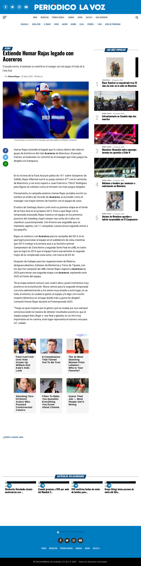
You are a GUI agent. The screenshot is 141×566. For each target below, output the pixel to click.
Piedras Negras (58, 17)
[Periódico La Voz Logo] (70, 11)
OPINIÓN (90, 24)
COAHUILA (24, 24)
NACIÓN (64, 24)
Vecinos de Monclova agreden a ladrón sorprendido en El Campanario (120, 218)
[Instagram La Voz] (74, 540)
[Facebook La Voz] (60, 540)
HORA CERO (36, 24)
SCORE (56, 24)
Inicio (35, 17)
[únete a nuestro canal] (70, 455)
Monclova (45, 17)
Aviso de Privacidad (112, 24)
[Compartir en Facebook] (5, 150)
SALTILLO (96, 548)
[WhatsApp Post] (6, 163)
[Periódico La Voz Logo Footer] (70, 531)
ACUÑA (87, 548)
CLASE (81, 24)
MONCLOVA (53, 548)
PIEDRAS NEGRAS (66, 548)
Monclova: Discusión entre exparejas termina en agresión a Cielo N (119, 151)
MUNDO (73, 24)
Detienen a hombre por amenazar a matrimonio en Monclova (118, 185)
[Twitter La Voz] (67, 540)
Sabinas (71, 17)
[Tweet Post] (5, 157)
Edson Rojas (14, 76)
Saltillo (89, 17)
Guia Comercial (102, 17)
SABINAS (78, 548)
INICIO (43, 548)
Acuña (80, 17)
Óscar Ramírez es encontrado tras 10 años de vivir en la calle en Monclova (119, 84)
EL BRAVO (47, 24)
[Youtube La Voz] (80, 540)
